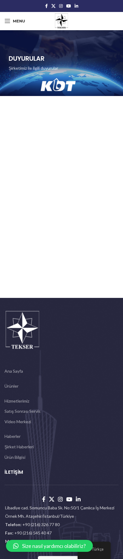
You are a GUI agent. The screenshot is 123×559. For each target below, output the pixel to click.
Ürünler (11, 386)
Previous (15, 114)
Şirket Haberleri (19, 446)
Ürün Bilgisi (14, 457)
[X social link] (53, 6)
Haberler (12, 436)
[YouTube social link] (68, 6)
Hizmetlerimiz (16, 400)
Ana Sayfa (13, 371)
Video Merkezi (17, 421)
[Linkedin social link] (76, 6)
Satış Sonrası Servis (22, 411)
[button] (49, 546)
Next (108, 114)
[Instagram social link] (60, 6)
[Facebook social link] (46, 6)
